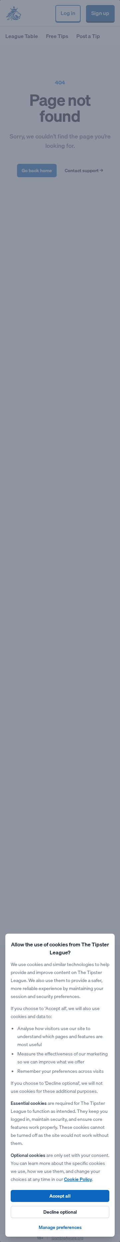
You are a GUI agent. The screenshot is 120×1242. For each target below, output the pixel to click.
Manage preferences (60, 1227)
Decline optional (60, 1212)
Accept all (60, 1196)
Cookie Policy (78, 1179)
